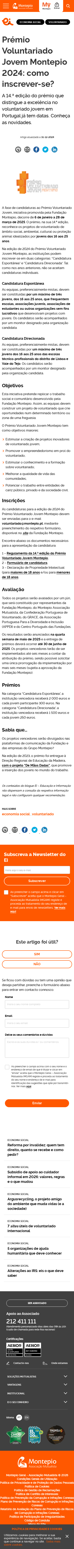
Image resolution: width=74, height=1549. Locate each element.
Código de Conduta (37, 1520)
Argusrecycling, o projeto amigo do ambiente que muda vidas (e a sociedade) (35, 1204)
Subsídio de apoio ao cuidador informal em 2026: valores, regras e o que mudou (36, 1177)
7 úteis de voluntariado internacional (31, 1228)
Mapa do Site (37, 1524)
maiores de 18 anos (25, 572)
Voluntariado (58, 22)
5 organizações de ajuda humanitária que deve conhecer (34, 1250)
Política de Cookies (37, 1486)
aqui (28, 1086)
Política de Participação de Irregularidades (37, 1516)
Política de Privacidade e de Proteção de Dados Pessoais (37, 1482)
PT (19, 1417)
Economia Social (30, 22)
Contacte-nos (21, 1363)
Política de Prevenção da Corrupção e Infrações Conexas (37, 1497)
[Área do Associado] (51, 6)
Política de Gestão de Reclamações (37, 1490)
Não (37, 964)
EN (26, 1417)
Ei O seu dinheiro (18, 1402)
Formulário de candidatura (27, 563)
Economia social (16, 814)
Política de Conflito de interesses (37, 1494)
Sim (37, 954)
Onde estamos (59, 1363)
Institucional (16, 1393)
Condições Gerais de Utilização (37, 1478)
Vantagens (14, 1384)
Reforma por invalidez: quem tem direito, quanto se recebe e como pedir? (35, 1150)
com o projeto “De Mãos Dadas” (26, 765)
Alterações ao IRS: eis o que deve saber (35, 1273)
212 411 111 (21, 1321)
